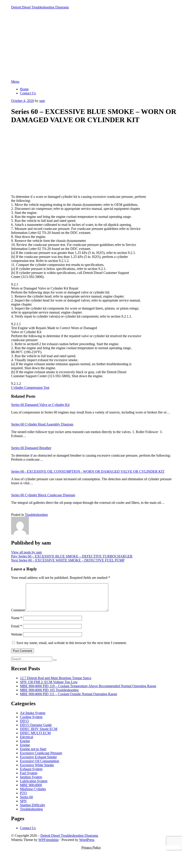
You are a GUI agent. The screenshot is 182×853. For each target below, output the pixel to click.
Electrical (26, 737)
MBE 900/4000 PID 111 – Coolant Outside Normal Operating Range (68, 694)
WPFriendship (48, 840)
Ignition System (31, 777)
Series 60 (26, 797)
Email (16, 626)
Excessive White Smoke (37, 765)
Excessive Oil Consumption (39, 761)
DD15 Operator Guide (36, 725)
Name (16, 618)
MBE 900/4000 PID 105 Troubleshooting (49, 690)
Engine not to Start (33, 749)
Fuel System (28, 773)
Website (16, 634)
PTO (23, 793)
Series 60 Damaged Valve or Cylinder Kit (40, 405)
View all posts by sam (26, 552)
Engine (25, 741)
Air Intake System (32, 713)
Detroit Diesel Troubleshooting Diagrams (40, 7)
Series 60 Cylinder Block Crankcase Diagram (43, 495)
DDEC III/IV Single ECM (38, 729)
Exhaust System (31, 769)
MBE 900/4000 (31, 785)
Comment (18, 610)
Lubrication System (33, 781)
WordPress (86, 840)
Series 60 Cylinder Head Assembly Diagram (42, 424)
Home (24, 89)
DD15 (24, 721)
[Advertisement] (91, 46)
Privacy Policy (91, 847)
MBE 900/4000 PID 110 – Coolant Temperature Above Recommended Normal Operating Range (88, 686)
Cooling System (31, 717)
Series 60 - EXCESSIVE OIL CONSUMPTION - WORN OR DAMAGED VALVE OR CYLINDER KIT (87, 471)
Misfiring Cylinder (33, 789)
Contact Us (28, 93)
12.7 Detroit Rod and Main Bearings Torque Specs (55, 678)
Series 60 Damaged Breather (31, 448)
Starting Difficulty (32, 805)
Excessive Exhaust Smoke (38, 757)
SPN (23, 801)
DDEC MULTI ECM (35, 733)
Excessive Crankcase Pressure (41, 753)
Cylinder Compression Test (30, 387)
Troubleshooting (36, 515)
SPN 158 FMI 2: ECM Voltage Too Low (49, 682)
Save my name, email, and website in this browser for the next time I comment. (71, 643)
